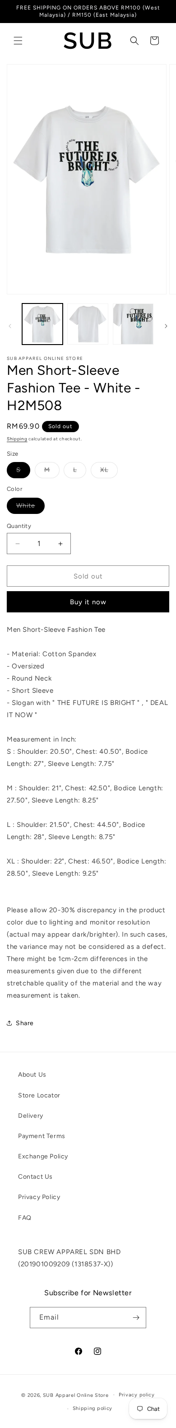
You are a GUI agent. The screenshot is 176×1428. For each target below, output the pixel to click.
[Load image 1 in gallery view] (42, 323)
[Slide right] (166, 326)
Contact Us (35, 1177)
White (30, 507)
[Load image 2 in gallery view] (87, 323)
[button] (18, 41)
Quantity (19, 526)
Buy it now (88, 602)
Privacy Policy (39, 1197)
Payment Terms (41, 1136)
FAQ (25, 1218)
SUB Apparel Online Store (76, 1395)
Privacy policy (137, 1395)
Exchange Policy (43, 1156)
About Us (32, 1074)
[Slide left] (10, 326)
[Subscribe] (136, 1317)
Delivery (30, 1116)
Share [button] (25, 1023)
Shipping (17, 439)
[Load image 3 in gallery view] (133, 323)
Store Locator (39, 1095)
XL (109, 472)
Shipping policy (93, 1408)
